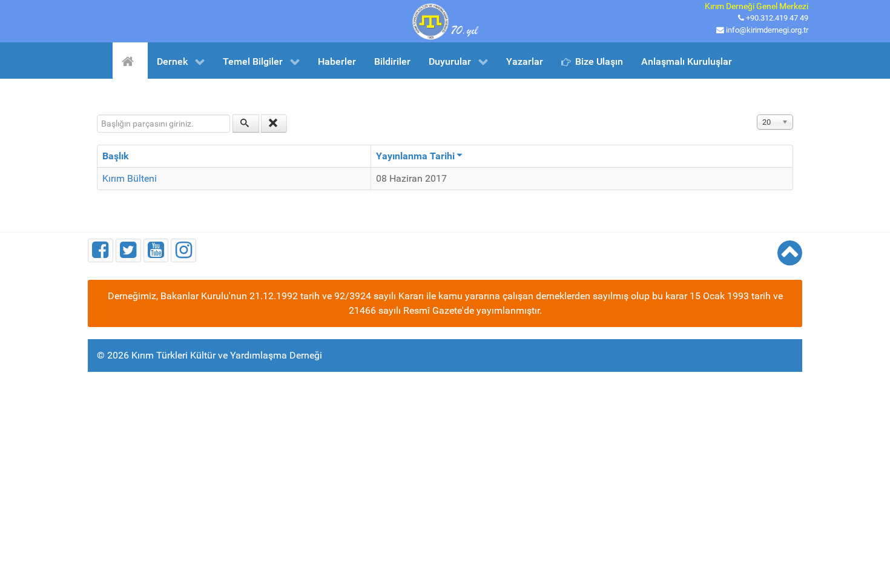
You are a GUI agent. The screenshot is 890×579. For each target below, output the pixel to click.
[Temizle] (274, 123)
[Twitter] (128, 250)
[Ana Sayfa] (130, 60)
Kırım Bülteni (129, 178)
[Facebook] (100, 250)
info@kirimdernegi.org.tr (767, 30)
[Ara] (245, 123)
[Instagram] (183, 250)
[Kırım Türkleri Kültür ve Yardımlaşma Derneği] (445, 20)
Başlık (115, 156)
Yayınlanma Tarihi (415, 156)
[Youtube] (156, 250)
